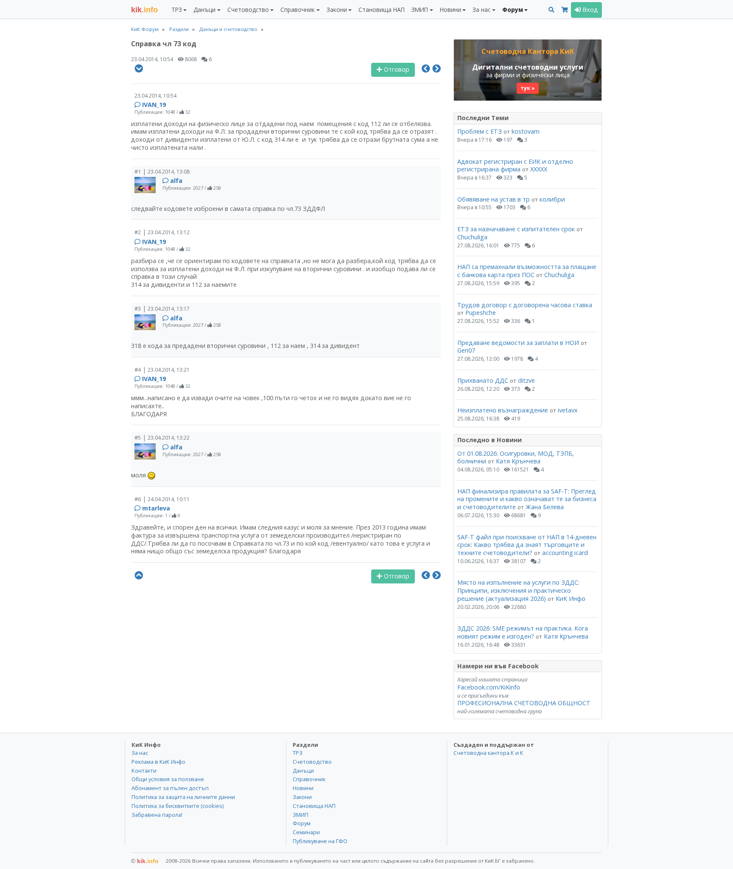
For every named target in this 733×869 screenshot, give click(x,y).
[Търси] (551, 10)
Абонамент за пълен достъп (170, 788)
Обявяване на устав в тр (494, 199)
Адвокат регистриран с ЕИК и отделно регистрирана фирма (515, 165)
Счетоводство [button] (248, 10)
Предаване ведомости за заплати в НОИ (518, 343)
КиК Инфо (570, 598)
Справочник (309, 779)
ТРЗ (297, 753)
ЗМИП (300, 815)
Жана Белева (545, 507)
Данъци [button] (204, 10)
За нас (139, 753)
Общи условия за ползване (167, 779)
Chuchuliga (472, 237)
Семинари (306, 832)
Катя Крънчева (518, 461)
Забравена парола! (156, 815)
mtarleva (156, 508)
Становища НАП (381, 10)
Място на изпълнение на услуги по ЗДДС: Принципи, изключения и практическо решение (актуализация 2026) (518, 590)
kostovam (526, 131)
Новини (303, 788)
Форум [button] (512, 10)
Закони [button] (337, 10)
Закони (302, 797)
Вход (589, 10)
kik (145, 861)
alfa (176, 181)
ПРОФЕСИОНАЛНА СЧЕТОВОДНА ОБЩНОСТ (523, 703)
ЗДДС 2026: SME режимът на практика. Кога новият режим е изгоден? (522, 632)
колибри (552, 199)
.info (144, 10)
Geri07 (466, 350)
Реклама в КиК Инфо (158, 761)
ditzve (526, 380)
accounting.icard (565, 553)
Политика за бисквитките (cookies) (177, 806)
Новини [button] (450, 10)
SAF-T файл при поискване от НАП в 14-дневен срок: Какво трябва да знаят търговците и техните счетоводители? (526, 545)
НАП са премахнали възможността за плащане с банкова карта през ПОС (526, 271)
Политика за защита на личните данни (183, 797)
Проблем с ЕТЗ (479, 131)
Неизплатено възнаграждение (502, 410)
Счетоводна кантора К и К (488, 753)
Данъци (303, 770)
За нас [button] (481, 10)
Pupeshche (480, 312)
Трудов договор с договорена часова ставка (524, 305)
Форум (302, 823)
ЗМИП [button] (419, 10)
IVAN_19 (154, 105)
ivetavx (568, 410)
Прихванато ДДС (482, 380)
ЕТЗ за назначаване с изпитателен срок (516, 229)
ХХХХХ (538, 169)
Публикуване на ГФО (320, 841)
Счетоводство (312, 761)
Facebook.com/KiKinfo (488, 687)
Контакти (144, 770)
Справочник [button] (297, 10)
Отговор (395, 69)
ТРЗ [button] (176, 10)
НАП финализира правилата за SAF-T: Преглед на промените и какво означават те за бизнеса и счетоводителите (526, 499)
